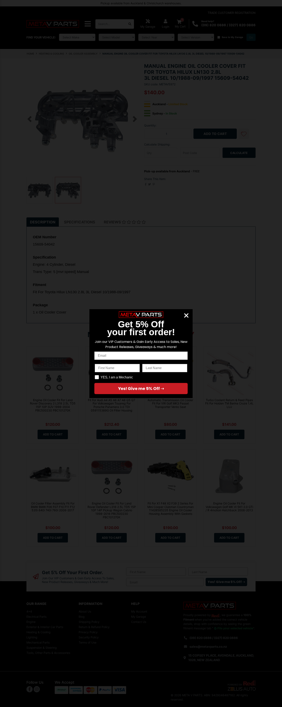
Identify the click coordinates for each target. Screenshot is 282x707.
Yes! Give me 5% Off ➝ (141, 388)
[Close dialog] (186, 315)
